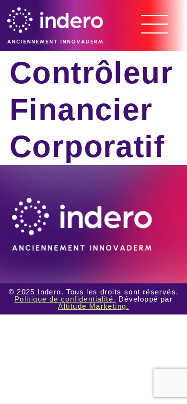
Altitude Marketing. (93, 306)
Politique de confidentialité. (65, 299)
